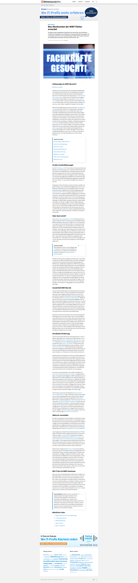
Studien (85, 568)
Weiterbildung (45, 571)
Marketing (57, 565)
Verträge (61, 569)
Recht (89, 566)
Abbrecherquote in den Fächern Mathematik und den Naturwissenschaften (68, 438)
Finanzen (72, 560)
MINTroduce (69, 449)
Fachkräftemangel (90, 558)
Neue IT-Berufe (59, 523)
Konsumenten (65, 563)
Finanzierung (63, 559)
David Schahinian (58, 87)
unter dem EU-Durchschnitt (70, 411)
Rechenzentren (58, 567)
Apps (70, 555)
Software (45, 569)
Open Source (52, 567)
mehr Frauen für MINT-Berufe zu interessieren (63, 374)
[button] (96, 1)
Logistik (52, 565)
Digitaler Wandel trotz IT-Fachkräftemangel (66, 515)
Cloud (60, 555)
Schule (54, 123)
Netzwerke (46, 567)
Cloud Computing (73, 556)
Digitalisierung (55, 557)
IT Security (58, 563)
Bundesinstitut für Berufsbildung (71, 298)
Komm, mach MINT (67, 343)
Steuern (52, 569)
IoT (53, 563)
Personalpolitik (80, 566)
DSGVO (62, 557)
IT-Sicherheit (74, 562)
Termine (89, 568)
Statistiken (79, 568)
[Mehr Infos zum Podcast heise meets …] (69, 540)
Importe (83, 560)
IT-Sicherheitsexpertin (61, 518)
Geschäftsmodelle (49, 561)
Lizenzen (49, 565)
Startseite (43, 5)
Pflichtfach (60, 124)
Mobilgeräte (84, 564)
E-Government (46, 559)
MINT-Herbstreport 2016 (60, 168)
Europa (81, 558)
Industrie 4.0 (87, 560)
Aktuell (74, 1)
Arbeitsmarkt (76, 555)
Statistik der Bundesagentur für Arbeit (64, 219)
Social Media (64, 567)
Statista (78, 488)
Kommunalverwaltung (88, 562)
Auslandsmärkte (88, 555)
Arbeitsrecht (46, 555)
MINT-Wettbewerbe (60, 520)
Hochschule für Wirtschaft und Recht (67, 401)
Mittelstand (78, 564)
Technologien (56, 569)
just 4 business (44, 579)
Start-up (49, 569)
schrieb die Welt (66, 435)
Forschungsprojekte (77, 560)
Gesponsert (87, 1)
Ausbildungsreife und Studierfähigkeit (75, 428)
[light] (93, 1)
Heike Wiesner (81, 399)
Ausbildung (82, 555)
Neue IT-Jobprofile (60, 526)
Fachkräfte (55, 559)
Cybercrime (47, 557)
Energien (51, 559)
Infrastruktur (48, 563)
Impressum (56, 579)
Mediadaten (61, 579)
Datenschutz (79, 556)
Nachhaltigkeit (62, 565)
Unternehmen (74, 570)
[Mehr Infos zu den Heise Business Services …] (69, 14)
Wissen (47, 5)
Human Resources (61, 561)
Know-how (80, 562)
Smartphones (73, 568)
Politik (85, 566)
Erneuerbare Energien (74, 558)
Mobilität (89, 564)
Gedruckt (80, 1)
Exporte (84, 558)
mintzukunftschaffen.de (58, 347)
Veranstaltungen (82, 570)
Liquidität (45, 565)
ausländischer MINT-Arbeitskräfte (60, 192)
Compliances (64, 554)
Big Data (56, 555)
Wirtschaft (89, 570)
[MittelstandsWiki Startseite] (51, 1)
